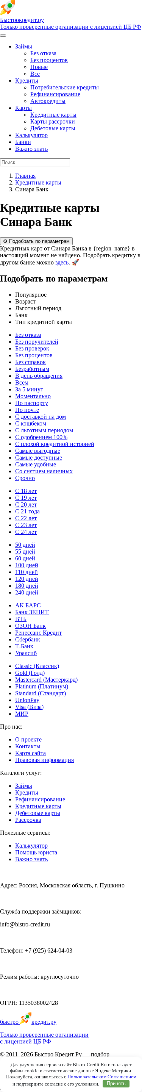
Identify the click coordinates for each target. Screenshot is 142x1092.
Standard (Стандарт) (40, 693)
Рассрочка (28, 820)
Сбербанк (27, 639)
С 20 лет (26, 504)
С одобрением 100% (41, 437)
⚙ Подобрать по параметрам (36, 241)
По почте (27, 410)
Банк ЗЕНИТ (32, 612)
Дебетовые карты (52, 128)
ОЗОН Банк (30, 626)
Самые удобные (35, 464)
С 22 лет (26, 518)
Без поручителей (36, 341)
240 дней (26, 592)
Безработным (32, 369)
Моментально (33, 396)
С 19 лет (26, 497)
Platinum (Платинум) (41, 686)
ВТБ (21, 619)
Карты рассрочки (52, 121)
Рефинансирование (55, 94)
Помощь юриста (36, 852)
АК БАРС (28, 605)
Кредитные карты (53, 114)
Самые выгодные (37, 450)
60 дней (25, 558)
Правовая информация (44, 760)
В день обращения (38, 375)
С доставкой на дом (40, 416)
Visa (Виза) (29, 707)
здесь (62, 262)
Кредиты (26, 80)
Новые (39, 67)
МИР (21, 713)
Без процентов (49, 60)
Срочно (25, 478)
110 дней (26, 572)
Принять (116, 1083)
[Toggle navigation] (3, 35)
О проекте (28, 739)
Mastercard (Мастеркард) (46, 679)
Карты (23, 108)
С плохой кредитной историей (54, 444)
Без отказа (43, 53)
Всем (21, 382)
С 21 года (27, 511)
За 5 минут (29, 389)
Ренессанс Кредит (38, 632)
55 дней (25, 551)
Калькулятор (31, 135)
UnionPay (27, 700)
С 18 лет (26, 491)
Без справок (30, 362)
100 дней (26, 565)
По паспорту (31, 403)
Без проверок (32, 348)
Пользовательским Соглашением (101, 1076)
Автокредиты (48, 101)
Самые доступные (38, 457)
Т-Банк (24, 646)
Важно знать (31, 148)
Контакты (28, 746)
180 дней (26, 585)
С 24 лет (26, 532)
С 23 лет (26, 525)
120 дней (26, 579)
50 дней (25, 544)
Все (35, 73)
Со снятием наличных (44, 471)
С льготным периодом (44, 430)
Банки (23, 142)
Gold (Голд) (30, 673)
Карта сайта (30, 753)
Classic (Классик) (37, 666)
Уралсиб (26, 653)
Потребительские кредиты (64, 87)
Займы (23, 46)
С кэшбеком (30, 423)
